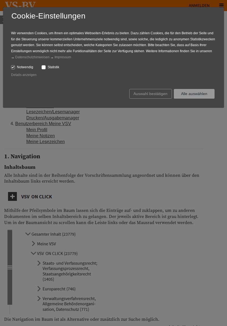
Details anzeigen (24, 75)
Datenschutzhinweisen (32, 57)
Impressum (63, 57)
